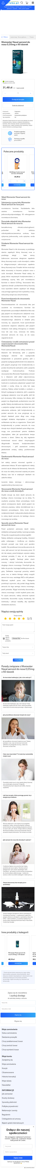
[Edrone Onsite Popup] (18, 584)
